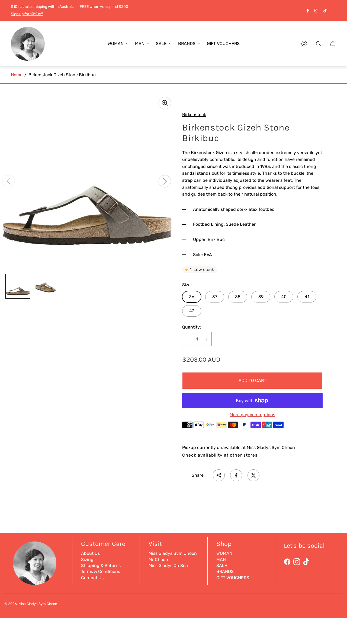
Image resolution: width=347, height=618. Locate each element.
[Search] (318, 44)
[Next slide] (165, 181)
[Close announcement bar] (333, 10)
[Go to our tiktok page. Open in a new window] (325, 11)
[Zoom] (165, 103)
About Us (90, 553)
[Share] (219, 475)
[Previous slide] (9, 181)
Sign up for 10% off (27, 14)
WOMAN (224, 553)
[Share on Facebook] (236, 475)
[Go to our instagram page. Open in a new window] (316, 11)
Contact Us (92, 577)
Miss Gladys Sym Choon (173, 553)
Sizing (87, 559)
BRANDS (225, 571)
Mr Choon (158, 559)
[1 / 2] (17, 286)
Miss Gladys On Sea (168, 565)
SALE (221, 565)
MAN (221, 559)
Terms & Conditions (100, 571)
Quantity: (191, 327)
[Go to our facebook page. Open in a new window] (308, 11)
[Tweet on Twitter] (253, 475)
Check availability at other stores (220, 455)
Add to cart (252, 380)
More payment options (252, 414)
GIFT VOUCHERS (232, 577)
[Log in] (304, 44)
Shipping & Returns (101, 565)
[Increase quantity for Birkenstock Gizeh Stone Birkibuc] (206, 339)
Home (17, 74)
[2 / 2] (45, 286)
